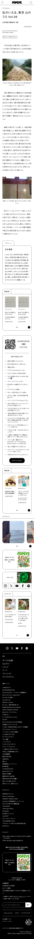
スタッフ (17, 913)
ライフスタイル (8, 677)
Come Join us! (8, 913)
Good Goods (6, 700)
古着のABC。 (5, 759)
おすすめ (4, 719)
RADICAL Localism (7, 702)
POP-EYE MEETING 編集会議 (10, 804)
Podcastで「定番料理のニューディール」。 (13, 801)
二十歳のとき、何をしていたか (10, 749)
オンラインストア (26, 913)
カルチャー (6, 664)
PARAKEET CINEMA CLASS (10, 799)
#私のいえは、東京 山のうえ (10, 37)
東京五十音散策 (6, 774)
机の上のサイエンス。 (7, 771)
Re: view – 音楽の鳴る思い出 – (10, 705)
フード (4, 670)
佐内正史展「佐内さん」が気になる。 (16, 364)
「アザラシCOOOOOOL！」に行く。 (16, 370)
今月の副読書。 (6, 754)
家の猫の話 (5, 766)
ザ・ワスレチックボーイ (8, 737)
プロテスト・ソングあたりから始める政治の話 (14, 823)
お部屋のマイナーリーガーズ (9, 724)
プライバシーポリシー (18, 896)
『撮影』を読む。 (11, 367)
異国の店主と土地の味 (8, 776)
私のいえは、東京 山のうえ (9, 781)
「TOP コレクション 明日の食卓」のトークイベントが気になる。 (17, 426)
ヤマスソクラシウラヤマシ (9, 744)
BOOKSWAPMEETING (8, 690)
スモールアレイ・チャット (8, 818)
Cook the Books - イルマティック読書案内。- (14, 692)
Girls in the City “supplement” (11, 695)
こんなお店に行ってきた (8, 734)
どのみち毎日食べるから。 (8, 821)
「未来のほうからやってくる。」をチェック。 (17, 454)
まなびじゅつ (5, 826)
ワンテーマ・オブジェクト (8, 746)
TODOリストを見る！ (17, 460)
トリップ (5, 667)
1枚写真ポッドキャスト (8, 794)
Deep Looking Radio (8, 796)
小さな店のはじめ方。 (8, 769)
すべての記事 (7, 660)
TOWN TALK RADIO (7, 808)
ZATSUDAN (5, 811)
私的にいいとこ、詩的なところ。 (10, 783)
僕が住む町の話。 (7, 756)
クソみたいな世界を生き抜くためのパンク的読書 (15, 727)
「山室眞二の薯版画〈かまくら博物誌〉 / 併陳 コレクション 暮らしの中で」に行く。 (17, 436)
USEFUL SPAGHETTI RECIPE (10, 710)
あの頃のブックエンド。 (8, 813)
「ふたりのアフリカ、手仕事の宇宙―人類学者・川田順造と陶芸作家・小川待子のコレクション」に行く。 (18, 420)
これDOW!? (5, 816)
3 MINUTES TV (6, 687)
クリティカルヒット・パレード (9, 729)
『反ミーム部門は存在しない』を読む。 (17, 392)
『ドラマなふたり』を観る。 (13, 389)
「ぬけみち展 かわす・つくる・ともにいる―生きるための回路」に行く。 (18, 404)
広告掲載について (6, 919)
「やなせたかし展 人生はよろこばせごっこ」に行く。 (18, 431)
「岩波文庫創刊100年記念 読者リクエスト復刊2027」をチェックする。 (18, 414)
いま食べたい (5, 714)
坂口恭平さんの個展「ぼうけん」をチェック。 (17, 385)
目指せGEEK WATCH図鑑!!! (9, 778)
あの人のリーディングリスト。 (9, 712)
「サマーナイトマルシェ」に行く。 (15, 381)
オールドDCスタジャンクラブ (9, 717)
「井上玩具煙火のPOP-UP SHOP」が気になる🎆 (17, 377)
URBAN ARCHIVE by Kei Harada (11, 707)
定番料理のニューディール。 (9, 764)
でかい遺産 (5, 739)
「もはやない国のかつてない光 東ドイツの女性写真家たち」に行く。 (18, 409)
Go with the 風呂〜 (7, 697)
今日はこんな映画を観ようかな (10, 751)
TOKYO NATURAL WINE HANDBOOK (12, 840)
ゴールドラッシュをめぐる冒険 (10, 732)
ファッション (7, 673)
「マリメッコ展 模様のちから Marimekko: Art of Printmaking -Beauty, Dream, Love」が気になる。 (17, 441)
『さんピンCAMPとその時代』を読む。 (16, 373)
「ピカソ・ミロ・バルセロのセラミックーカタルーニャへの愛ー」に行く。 (18, 450)
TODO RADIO (6, 806)
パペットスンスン (6, 742)
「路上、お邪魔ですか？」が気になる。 (16, 446)
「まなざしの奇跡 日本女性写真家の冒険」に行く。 (17, 396)
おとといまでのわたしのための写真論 (12, 722)
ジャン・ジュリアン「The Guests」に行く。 (18, 400)
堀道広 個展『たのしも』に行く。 (15, 361)
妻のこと (4, 761)
